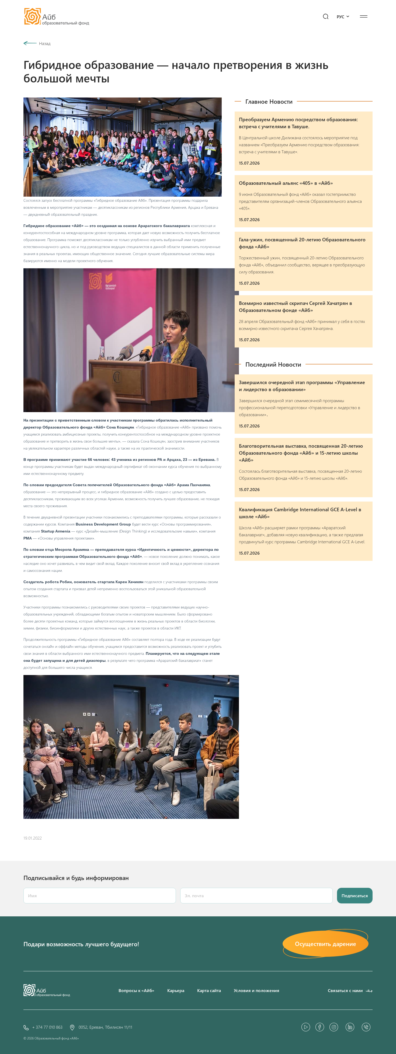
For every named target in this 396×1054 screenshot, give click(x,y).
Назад (44, 43)
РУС (341, 16)
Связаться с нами (345, 990)
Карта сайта (209, 990)
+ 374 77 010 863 (47, 1027)
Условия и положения (256, 990)
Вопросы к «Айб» (136, 990)
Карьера (175, 990)
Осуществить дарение (325, 944)
